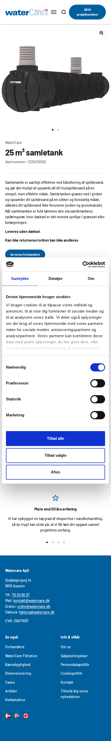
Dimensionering (18, 673)
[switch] (97, 383)
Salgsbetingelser (74, 656)
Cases (10, 682)
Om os (66, 647)
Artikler (11, 691)
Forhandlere (15, 647)
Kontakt (67, 682)
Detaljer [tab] (56, 278)
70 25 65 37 (20, 595)
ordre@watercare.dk (34, 606)
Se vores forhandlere (25, 254)
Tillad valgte (55, 455)
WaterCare (13, 142)
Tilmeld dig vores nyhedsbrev (74, 694)
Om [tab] (91, 278)
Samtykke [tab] (20, 278)
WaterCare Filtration (21, 656)
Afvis (55, 472)
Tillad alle (55, 438)
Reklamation (15, 700)
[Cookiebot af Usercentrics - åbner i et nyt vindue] (82, 264)
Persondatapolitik (75, 664)
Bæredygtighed (17, 664)
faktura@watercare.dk (36, 612)
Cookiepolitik (71, 673)
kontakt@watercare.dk (31, 600)
